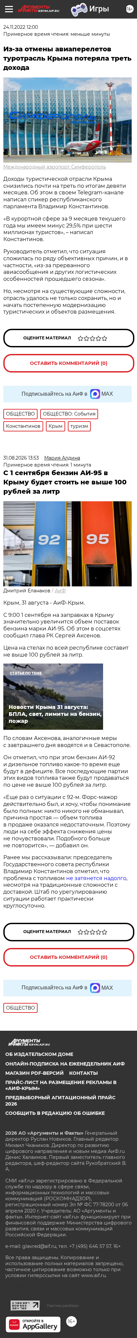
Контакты (83, 1073)
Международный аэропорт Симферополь (54, 167)
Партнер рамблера (62, 1306)
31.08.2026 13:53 (21, 458)
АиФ (60, 591)
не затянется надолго (95, 878)
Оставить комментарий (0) (68, 363)
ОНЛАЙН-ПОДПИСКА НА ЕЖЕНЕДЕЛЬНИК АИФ (65, 1064)
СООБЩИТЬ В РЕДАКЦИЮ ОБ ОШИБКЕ (55, 1113)
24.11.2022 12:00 (20, 27)
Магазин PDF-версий (34, 1073)
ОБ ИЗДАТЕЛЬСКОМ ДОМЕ (39, 1054)
